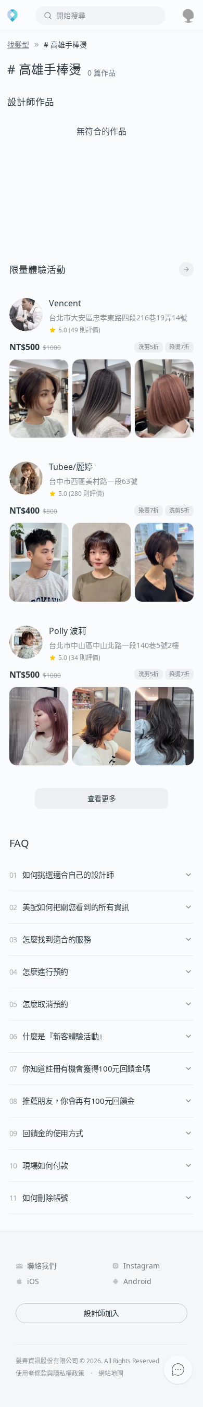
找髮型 (18, 44)
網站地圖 (110, 1373)
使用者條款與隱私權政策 (50, 1373)
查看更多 (101, 798)
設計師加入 (101, 1313)
